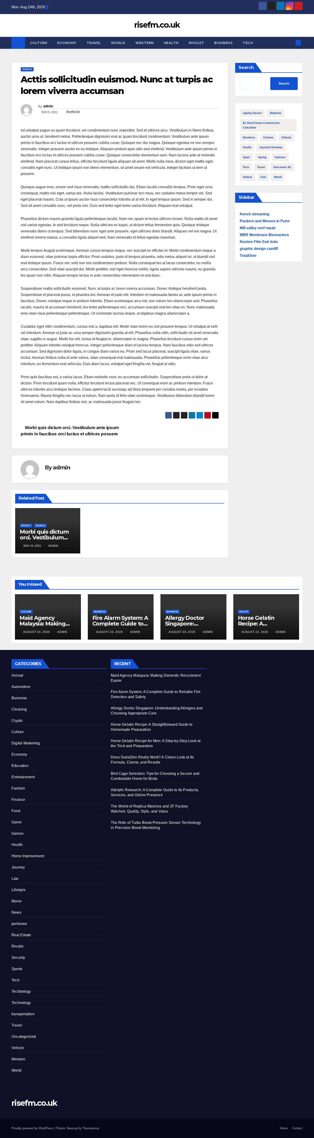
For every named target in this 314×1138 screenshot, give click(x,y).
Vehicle (27, 69)
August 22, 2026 (255, 632)
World (118, 43)
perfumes (19, 924)
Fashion (18, 788)
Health (171, 43)
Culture (38, 43)
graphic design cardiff (259, 249)
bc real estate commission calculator (261, 125)
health (247, 147)
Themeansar (91, 1128)
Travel (94, 43)
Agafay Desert (252, 113)
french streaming (254, 214)
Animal (17, 675)
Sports (16, 969)
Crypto (17, 721)
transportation (22, 1014)
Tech (248, 43)
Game (16, 822)
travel (261, 167)
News (16, 912)
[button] (290, 43)
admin (48, 106)
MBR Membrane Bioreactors (264, 235)
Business (223, 43)
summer (280, 157)
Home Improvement (27, 856)
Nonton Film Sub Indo (259, 242)
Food (15, 811)
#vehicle (73, 112)
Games (17, 833)
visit (263, 177)
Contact (297, 1128)
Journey (18, 867)
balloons (275, 113)
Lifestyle (18, 890)
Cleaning (19, 709)
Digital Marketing (25, 743)
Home (284, 1128)
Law (15, 879)
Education (20, 766)
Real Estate (21, 935)
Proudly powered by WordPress (32, 1128)
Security (18, 958)
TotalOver (248, 255)
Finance (18, 800)
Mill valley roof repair (258, 228)
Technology (21, 1003)
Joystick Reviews (271, 147)
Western (144, 43)
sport (246, 157)
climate (286, 137)
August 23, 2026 (37, 632)
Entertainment (23, 777)
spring (262, 157)
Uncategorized (23, 1037)
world (278, 177)
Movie (16, 901)
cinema (268, 137)
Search (246, 67)
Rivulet (196, 43)
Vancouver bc (282, 167)
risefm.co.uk (157, 25)
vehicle (247, 177)
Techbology (21, 991)
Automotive (20, 687)
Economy (67, 43)
